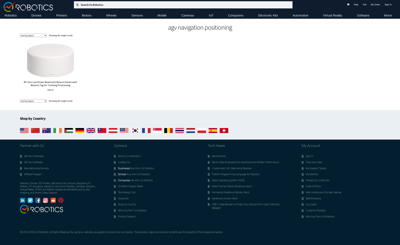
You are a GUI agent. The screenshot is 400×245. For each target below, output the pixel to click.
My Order (375, 4)
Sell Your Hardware (34, 156)
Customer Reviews (316, 210)
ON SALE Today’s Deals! (130, 186)
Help (356, 4)
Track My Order (314, 162)
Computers (235, 15)
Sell (364, 4)
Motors (87, 15)
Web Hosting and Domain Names (323, 192)
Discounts (123, 198)
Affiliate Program (33, 174)
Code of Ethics (313, 186)
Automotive (300, 15)
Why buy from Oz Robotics (132, 210)
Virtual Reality (332, 15)
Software (363, 15)
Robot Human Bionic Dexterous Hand (231, 186)
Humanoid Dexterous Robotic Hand (230, 192)
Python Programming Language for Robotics (236, 174)
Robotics (11, 15)
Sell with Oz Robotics (135, 180)
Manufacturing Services (36, 168)
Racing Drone (219, 156)
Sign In (388, 4)
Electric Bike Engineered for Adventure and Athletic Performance (245, 162)
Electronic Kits (268, 15)
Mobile (162, 15)
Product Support (126, 216)
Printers (61, 15)
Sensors (137, 15)
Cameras (187, 15)
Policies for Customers (318, 180)
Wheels (111, 15)
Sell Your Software (33, 162)
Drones (36, 15)
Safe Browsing (313, 198)
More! (388, 15)
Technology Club (127, 192)
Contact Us (124, 162)
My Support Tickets (316, 168)
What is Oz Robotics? (129, 156)
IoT (211, 15)
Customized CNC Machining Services (232, 168)
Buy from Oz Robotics (136, 168)
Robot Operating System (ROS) (228, 180)
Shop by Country (127, 204)
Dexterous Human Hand (225, 198)
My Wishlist (312, 174)
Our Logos (311, 204)
